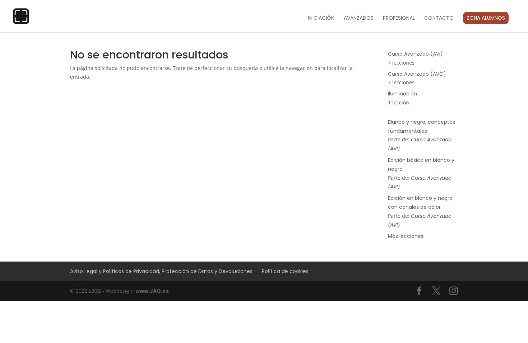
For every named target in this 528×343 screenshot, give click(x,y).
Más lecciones (405, 236)
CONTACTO (439, 18)
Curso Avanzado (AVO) (417, 73)
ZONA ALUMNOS (486, 18)
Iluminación (402, 93)
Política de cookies (285, 271)
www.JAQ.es (152, 291)
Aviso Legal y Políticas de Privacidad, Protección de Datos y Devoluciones (161, 271)
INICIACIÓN (321, 18)
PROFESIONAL (399, 18)
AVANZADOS (359, 18)
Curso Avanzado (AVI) (415, 53)
